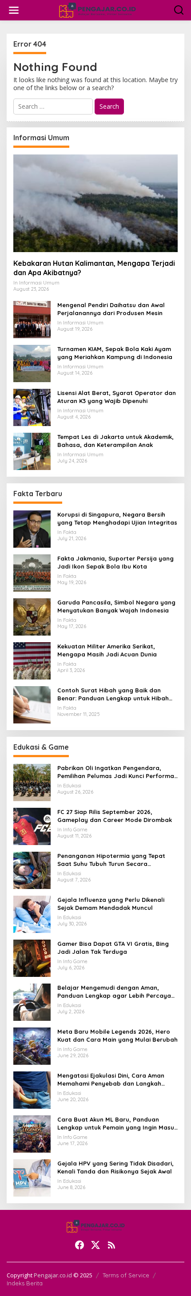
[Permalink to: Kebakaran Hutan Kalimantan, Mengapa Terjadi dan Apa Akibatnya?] (95, 203)
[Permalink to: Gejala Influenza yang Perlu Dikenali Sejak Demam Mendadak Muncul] (32, 913)
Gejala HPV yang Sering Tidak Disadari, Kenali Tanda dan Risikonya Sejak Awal (115, 1167)
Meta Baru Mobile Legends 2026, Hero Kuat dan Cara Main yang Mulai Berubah (117, 1035)
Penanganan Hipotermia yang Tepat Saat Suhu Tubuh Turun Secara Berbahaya (111, 860)
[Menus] (14, 10)
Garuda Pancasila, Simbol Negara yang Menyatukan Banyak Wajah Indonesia (116, 606)
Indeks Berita (25, 1283)
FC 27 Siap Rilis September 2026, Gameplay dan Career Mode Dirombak (114, 815)
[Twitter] (95, 1245)
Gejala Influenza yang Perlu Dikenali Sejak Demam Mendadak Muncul (110, 903)
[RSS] (111, 1245)
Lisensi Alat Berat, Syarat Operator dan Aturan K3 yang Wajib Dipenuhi (116, 396)
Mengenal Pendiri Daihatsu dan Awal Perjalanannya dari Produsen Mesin (111, 308)
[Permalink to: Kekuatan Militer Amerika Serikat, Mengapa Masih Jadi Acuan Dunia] (32, 660)
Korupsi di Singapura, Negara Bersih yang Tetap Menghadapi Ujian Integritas (117, 518)
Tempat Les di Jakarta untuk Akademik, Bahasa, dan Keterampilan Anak (115, 440)
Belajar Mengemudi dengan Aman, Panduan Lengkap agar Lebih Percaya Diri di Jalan (114, 992)
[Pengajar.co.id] (97, 9)
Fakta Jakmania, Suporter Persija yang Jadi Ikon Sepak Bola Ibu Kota (115, 562)
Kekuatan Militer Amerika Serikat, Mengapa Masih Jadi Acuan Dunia (107, 650)
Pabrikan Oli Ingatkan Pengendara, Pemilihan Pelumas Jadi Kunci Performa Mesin (115, 772)
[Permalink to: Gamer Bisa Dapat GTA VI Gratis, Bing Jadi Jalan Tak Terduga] (32, 957)
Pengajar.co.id (53, 1275)
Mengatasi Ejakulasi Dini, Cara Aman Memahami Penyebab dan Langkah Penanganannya (110, 1079)
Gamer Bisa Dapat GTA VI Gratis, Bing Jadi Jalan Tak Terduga (113, 947)
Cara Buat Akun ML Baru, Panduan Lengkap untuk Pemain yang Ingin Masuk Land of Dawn (117, 1123)
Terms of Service (126, 1275)
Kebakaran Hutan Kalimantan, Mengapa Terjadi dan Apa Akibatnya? (94, 268)
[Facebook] (79, 1245)
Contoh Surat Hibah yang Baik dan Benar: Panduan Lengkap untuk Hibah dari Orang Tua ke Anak (113, 694)
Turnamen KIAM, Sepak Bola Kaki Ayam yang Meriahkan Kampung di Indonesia (114, 352)
